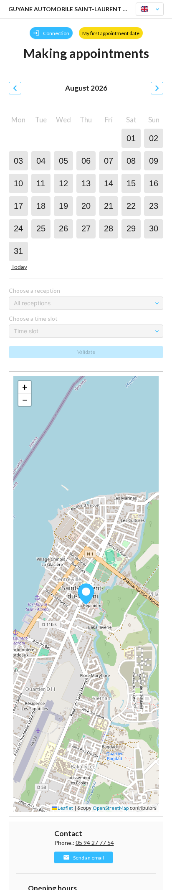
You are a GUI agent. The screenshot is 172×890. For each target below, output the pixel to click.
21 (108, 205)
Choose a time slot (33, 318)
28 (108, 228)
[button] (86, 593)
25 (41, 228)
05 (63, 160)
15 (131, 183)
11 (40, 183)
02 (153, 138)
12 (63, 183)
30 (153, 228)
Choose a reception (34, 290)
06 (86, 160)
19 (63, 205)
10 (18, 183)
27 (86, 228)
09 (153, 160)
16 (153, 183)
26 (63, 228)
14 (108, 183)
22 (131, 205)
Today (19, 267)
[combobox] (146, 9)
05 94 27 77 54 (95, 842)
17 (18, 205)
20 (86, 205)
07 (108, 160)
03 (18, 160)
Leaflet (65, 808)
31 (18, 251)
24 (18, 228)
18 (41, 205)
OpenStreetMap (111, 808)
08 (131, 160)
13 (86, 183)
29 (131, 228)
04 (41, 160)
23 (153, 205)
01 (131, 138)
